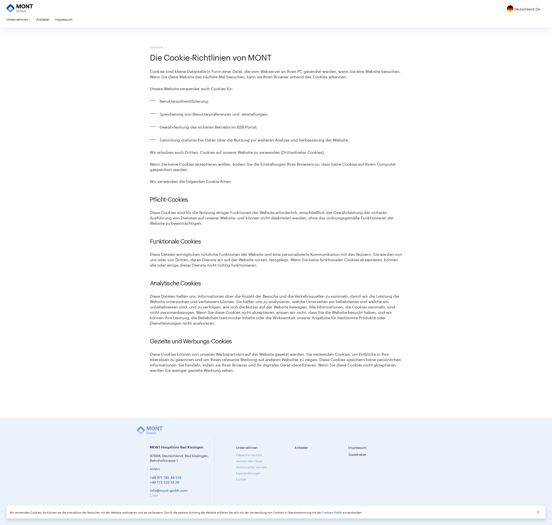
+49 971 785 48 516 (165, 477)
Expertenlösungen (248, 473)
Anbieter (42, 19)
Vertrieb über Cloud (249, 461)
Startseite (156, 47)
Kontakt (241, 479)
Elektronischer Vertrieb (251, 467)
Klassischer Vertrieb (249, 455)
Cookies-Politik (332, 512)
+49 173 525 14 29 (164, 481)
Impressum (63, 19)
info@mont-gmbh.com (169, 490)
